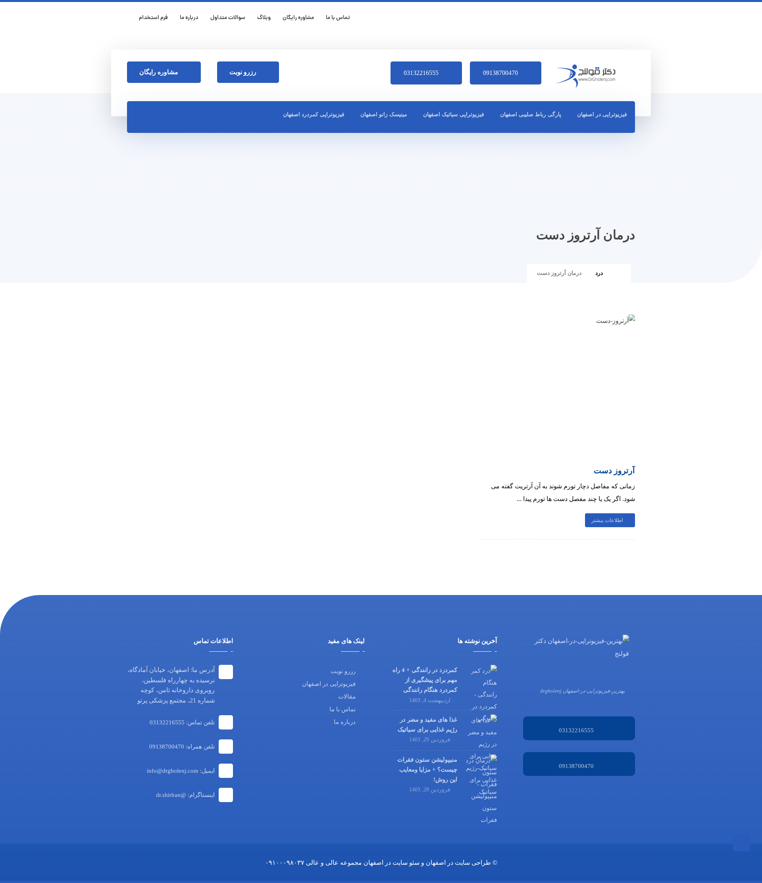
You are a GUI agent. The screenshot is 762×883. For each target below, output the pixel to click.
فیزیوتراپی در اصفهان (329, 684)
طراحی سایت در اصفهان (458, 862)
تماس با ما (342, 709)
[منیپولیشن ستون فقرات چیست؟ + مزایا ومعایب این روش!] (481, 770)
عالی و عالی (322, 862)
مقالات (347, 696)
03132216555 (576, 730)
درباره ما (345, 722)
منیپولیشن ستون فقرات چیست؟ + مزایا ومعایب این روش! (427, 769)
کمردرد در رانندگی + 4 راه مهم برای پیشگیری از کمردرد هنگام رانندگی (425, 680)
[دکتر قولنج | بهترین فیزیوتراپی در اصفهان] (588, 76)
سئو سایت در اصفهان (391, 862)
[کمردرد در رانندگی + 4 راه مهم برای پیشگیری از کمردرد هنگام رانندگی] (481, 681)
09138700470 (576, 766)
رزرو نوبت (343, 671)
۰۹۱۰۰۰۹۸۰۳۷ (284, 862)
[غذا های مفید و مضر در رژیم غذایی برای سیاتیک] (481, 730)
